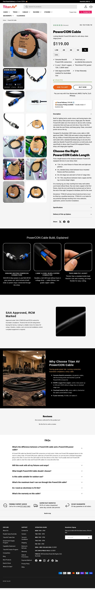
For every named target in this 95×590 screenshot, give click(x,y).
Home (4, 20)
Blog (4, 556)
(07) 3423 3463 (25, 506)
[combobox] (50, 7)
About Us (5, 530)
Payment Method (27, 560)
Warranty (24, 551)
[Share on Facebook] (64, 222)
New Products (7, 560)
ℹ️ (73, 102)
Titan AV (8, 581)
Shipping (24, 542)
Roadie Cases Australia (10, 534)
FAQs (23, 567)
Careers (24, 534)
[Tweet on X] (60, 222)
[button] (60, 25)
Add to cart (62, 87)
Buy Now (82, 87)
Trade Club (72, 12)
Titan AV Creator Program (10, 549)
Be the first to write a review (47, 424)
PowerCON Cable (12, 20)
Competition (6, 553)
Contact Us (25, 530)
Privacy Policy (26, 563)
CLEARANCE (21, 16)
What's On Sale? (7, 566)
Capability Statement (9, 546)
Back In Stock (7, 563)
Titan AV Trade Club (9, 537)
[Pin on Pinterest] (68, 222)
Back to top (47, 513)
